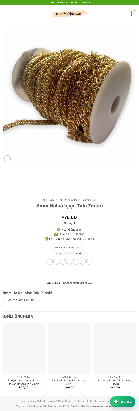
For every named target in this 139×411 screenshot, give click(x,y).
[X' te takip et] (70, 262)
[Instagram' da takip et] (56, 262)
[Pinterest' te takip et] (89, 262)
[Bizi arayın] (83, 262)
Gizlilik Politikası (59, 400)
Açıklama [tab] (54, 283)
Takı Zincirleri (88, 199)
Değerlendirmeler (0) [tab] (77, 283)
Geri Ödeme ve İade (34, 400)
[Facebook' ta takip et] (50, 262)
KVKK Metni (80, 400)
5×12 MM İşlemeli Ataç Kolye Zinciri (69, 382)
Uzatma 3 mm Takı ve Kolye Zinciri (115, 382)
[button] (5, 13)
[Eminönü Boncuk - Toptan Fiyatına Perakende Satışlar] (69, 13)
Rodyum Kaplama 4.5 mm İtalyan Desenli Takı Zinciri (23, 382)
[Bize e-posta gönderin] (76, 262)
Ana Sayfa (49, 199)
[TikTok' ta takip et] (63, 262)
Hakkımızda (97, 400)
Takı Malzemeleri (68, 199)
